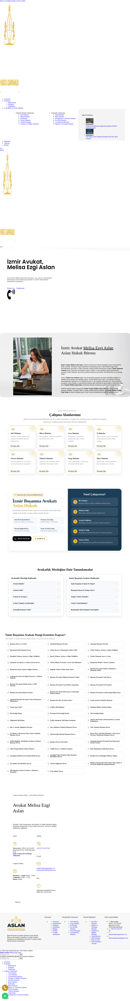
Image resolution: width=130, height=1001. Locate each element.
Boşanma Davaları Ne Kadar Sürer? (61, 700)
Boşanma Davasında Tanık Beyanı (100, 677)
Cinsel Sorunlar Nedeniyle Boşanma (101, 700)
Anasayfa (56, 921)
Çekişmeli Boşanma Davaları (59, 644)
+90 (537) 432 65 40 (43, 848)
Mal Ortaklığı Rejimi (96, 713)
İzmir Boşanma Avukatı (96, 942)
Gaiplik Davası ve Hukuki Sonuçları (61, 749)
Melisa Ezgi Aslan (10, 952)
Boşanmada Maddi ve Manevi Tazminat (102, 662)
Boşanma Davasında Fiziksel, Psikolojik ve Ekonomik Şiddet (103, 669)
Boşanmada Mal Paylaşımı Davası (20, 650)
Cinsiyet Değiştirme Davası (58, 763)
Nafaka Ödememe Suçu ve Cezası (100, 656)
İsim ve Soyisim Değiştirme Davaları (21, 727)
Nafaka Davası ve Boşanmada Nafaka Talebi (63, 650)
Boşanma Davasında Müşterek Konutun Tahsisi (64, 677)
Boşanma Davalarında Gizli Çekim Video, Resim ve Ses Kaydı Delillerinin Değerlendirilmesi (106, 763)
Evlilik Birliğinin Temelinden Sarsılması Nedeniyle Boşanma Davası (25, 742)
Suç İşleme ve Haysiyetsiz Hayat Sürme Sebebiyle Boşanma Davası (25, 734)
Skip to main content (18, 1)
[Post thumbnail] (89, 124)
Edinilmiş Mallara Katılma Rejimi (101, 707)
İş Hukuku (23, 118)
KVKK (55, 931)
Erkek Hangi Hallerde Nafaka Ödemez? (22, 749)
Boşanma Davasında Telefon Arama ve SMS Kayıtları (23, 684)
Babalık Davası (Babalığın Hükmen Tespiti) (103, 756)
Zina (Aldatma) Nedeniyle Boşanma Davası (63, 727)
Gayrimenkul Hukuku (62, 122)
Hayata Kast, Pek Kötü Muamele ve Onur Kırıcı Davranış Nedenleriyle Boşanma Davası (105, 734)
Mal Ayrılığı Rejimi (16, 713)
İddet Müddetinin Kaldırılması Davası (102, 749)
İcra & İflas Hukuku (73, 928)
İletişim (55, 929)
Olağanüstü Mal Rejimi (17, 720)
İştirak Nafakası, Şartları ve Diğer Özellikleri (64, 656)
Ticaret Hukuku (25, 120)
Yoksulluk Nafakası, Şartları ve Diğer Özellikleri (25, 656)
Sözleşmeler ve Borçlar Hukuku (65, 118)
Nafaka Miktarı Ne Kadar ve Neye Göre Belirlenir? (66, 662)
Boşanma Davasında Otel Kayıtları (101, 685)
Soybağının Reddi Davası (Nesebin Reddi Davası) (25, 756)
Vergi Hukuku (59, 115)
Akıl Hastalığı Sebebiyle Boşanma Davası (62, 734)
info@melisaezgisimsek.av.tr (46, 868)
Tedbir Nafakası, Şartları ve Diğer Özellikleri (104, 650)
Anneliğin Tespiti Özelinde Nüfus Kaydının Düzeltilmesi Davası (63, 755)
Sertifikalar (11, 106)
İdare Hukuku (59, 116)
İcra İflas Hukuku (60, 120)
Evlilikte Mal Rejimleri (57, 707)
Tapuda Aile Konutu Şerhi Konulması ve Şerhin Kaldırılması (105, 720)
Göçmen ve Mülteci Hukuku (29, 124)
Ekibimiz (11, 104)
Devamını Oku (15, 446)
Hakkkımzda (57, 923)
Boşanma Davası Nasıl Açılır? (59, 742)
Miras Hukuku (25, 116)
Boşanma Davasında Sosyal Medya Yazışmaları (64, 685)
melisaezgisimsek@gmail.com (46, 870)
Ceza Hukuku (74, 923)
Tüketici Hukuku (25, 122)
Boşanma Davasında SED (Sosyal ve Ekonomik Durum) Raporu (64, 692)
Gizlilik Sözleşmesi (56, 933)
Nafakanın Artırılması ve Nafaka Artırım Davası (25, 662)
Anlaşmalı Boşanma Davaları (99, 644)
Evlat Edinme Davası (56, 771)
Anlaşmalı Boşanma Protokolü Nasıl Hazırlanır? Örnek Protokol (105, 742)
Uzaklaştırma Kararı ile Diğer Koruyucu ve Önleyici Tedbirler (26, 677)
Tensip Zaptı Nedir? (16, 707)
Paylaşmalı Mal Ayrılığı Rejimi (59, 713)
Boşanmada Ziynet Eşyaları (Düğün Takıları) (24, 669)
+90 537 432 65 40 (23, 538)
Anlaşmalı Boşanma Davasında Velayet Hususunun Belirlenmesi (25, 700)
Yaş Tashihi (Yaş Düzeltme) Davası (20, 763)
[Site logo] (9, 95)
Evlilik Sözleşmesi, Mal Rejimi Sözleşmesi (63, 720)
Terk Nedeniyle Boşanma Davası (100, 727)
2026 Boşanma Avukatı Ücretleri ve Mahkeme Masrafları (24, 771)
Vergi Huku (12, 993)
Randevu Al (41, 538)
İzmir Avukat (95, 940)
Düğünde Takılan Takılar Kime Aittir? (62, 669)
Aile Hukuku (24, 115)
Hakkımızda (12, 102)
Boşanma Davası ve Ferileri (18, 644)
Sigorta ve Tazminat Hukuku (64, 124)
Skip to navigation (6, 1)
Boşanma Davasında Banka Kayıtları (21, 692)
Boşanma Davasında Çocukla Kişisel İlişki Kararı (105, 692)
